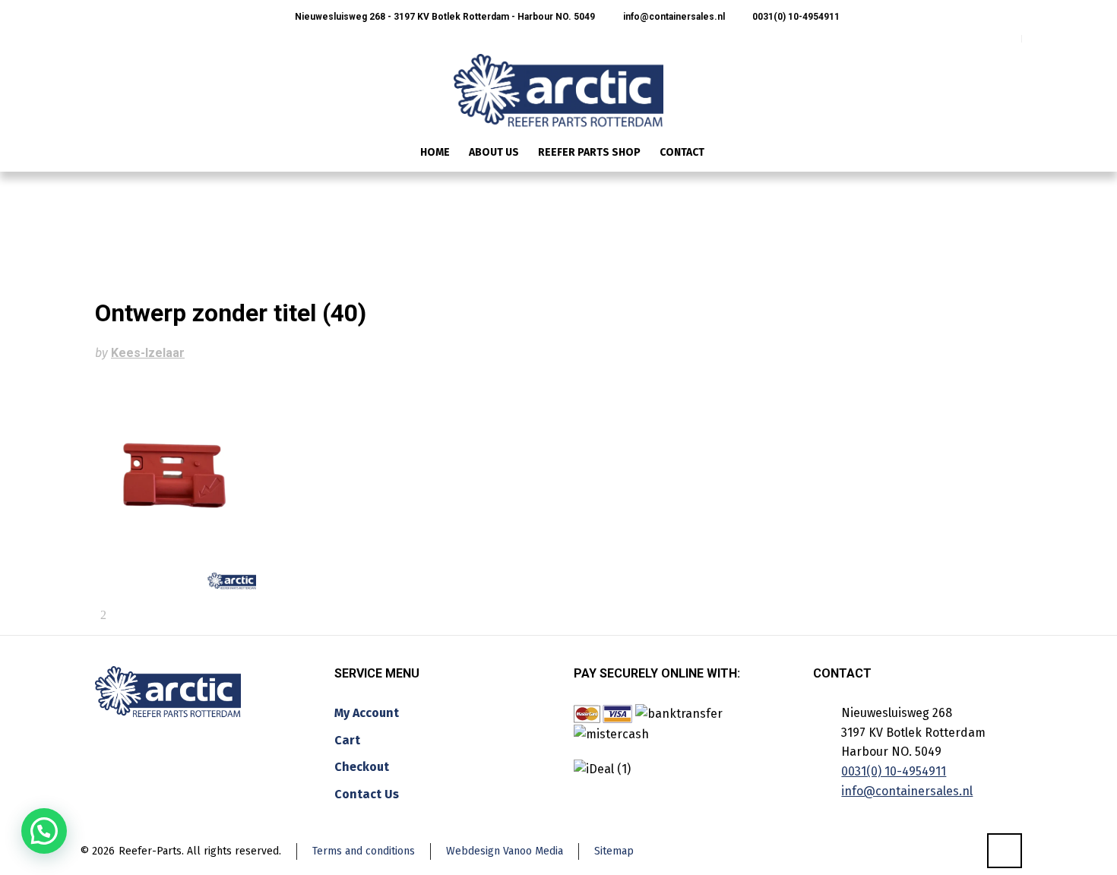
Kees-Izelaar (148, 353)
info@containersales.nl (672, 16)
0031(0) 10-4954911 (795, 16)
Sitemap (614, 851)
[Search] (1012, 153)
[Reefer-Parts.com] (558, 80)
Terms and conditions (363, 851)
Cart (347, 740)
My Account (366, 713)
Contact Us (366, 794)
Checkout (361, 767)
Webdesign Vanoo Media (504, 851)
